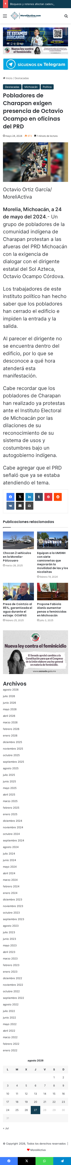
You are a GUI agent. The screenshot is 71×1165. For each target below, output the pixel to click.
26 (26, 1110)
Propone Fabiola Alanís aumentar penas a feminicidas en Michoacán (51, 609)
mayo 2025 (10, 788)
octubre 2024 (11, 833)
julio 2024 (9, 853)
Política (47, 86)
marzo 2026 (10, 722)
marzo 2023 (10, 958)
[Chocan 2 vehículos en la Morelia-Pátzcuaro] (18, 540)
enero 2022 (10, 1050)
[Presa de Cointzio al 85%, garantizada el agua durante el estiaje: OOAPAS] (18, 591)
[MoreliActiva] (25, 16)
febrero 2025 (11, 807)
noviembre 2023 (13, 906)
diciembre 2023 (12, 899)
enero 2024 (10, 892)
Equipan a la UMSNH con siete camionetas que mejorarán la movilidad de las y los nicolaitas (52, 562)
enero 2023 (10, 971)
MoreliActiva (38, 1149)
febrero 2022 (11, 1043)
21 (44, 1101)
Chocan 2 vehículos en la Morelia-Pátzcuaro (17, 557)
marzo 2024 (10, 879)
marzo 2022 (10, 1037)
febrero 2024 (11, 886)
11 (17, 1093)
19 (26, 1101)
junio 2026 (9, 702)
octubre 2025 (11, 755)
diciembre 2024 (12, 820)
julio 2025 (9, 774)
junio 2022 (9, 1017)
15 (54, 1093)
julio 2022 (9, 1011)
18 (17, 1101)
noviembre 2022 (13, 984)
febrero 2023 (11, 965)
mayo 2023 (10, 945)
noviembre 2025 (13, 748)
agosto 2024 (11, 847)
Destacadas (22, 78)
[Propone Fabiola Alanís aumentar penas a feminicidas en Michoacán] (52, 591)
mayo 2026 (10, 709)
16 (63, 1093)
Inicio (8, 78)
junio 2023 (9, 938)
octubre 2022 (11, 991)
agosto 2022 (11, 1004)
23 (63, 1101)
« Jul (6, 1128)
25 (17, 1110)
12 (26, 1093)
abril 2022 (9, 1030)
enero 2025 (10, 814)
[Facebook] (10, 497)
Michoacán (31, 86)
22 (54, 1101)
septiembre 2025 (13, 761)
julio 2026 (9, 696)
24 (7, 1110)
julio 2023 (9, 932)
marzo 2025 (10, 801)
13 (35, 1093)
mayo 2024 (10, 866)
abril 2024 (9, 873)
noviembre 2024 (13, 827)
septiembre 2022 (13, 997)
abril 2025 (9, 794)
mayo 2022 (10, 1024)
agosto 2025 (11, 768)
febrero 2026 (11, 728)
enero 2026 (10, 735)
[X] (20, 497)
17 (7, 1101)
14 (44, 1093)
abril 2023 (9, 952)
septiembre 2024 (13, 840)
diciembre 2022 (12, 978)
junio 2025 (9, 781)
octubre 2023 (11, 912)
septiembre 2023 (13, 919)
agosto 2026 (11, 689)
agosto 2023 (11, 925)
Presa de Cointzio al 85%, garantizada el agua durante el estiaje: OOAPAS (17, 609)
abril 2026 (9, 715)
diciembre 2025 (12, 742)
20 (35, 1101)
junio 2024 (9, 860)
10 (7, 1093)
